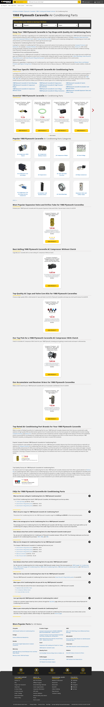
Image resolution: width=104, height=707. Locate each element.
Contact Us (17, 680)
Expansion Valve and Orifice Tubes (24, 588)
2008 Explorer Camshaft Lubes (47, 647)
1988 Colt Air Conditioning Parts (48, 567)
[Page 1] (49, 135)
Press (34, 697)
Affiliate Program (37, 682)
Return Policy (18, 697)
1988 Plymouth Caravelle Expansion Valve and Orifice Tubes (78, 91)
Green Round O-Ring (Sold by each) (35, 58)
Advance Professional (57, 680)
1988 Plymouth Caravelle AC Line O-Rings (50, 89)
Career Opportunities (38, 687)
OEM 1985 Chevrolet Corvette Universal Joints (77, 646)
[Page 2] (50, 135)
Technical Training (56, 693)
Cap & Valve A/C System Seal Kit (28, 482)
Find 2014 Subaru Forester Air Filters (75, 653)
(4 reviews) (52, 238)
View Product (23, 130)
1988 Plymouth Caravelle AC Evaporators (50, 83)
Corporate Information (38, 689)
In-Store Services (19, 691)
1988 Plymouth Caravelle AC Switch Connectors (75, 83)
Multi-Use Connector (21, 553)
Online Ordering (56, 689)
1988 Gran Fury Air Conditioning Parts (68, 567)
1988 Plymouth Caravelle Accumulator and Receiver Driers (77, 87)
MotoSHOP (55, 682)
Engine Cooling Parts (25, 64)
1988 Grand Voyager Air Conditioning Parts (28, 567)
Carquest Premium (80, 45)
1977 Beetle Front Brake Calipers (47, 662)
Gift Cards (35, 691)
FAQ (16, 682)
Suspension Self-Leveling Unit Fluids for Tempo (51, 645)
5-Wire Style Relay (77, 56)
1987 (19, 78)
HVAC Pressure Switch (21, 555)
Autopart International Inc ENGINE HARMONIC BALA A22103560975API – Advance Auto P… (50, 631)
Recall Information (19, 695)
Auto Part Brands (37, 680)
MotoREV (54, 687)
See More (23, 122)
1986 (14, 78)
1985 (87, 77)
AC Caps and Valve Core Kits (43, 39)
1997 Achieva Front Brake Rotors (74, 659)
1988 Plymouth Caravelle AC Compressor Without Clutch (24, 89)
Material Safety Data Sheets (40, 695)
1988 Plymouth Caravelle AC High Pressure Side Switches (51, 86)
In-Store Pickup (18, 689)
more (14, 200)
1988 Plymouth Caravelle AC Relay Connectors (52, 91)
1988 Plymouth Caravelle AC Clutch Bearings (25, 83)
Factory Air (15, 47)
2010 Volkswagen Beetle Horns (46, 659)
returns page (58, 613)
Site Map (48, 704)
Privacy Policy (33, 704)
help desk (51, 601)
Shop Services (55, 691)
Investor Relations (37, 693)
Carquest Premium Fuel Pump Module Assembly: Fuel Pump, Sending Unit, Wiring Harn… (51, 635)
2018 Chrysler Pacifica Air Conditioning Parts (24, 631)
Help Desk (17, 687)
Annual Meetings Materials (39, 684)
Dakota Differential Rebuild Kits (20, 637)
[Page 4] (53, 135)
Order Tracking (18, 693)
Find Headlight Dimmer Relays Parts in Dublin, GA (51, 653)
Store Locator (36, 700)
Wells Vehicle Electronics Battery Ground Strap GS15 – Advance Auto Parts (51, 639)
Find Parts (84, 25)
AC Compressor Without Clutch (25, 39)
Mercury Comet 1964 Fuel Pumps (21, 655)
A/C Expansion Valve (26, 459)
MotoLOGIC (55, 684)
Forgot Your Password (20, 684)
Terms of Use (41, 704)
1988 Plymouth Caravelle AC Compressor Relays (24, 86)
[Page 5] (54, 135)
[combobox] (54, 2)
